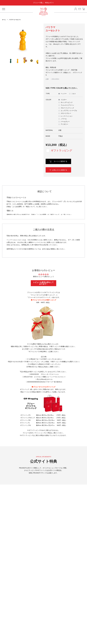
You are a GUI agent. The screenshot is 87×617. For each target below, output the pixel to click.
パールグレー (65, 121)
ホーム (4, 19)
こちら (47, 249)
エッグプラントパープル (69, 110)
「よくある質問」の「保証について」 (23, 206)
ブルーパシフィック (67, 108)
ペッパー (64, 93)
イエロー (64, 99)
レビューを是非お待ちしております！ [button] (43, 283)
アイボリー (64, 124)
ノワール (64, 119)
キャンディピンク (67, 102)
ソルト (73, 93)
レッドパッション (67, 116)
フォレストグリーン (67, 105)
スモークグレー (66, 113)
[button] (58, 170)
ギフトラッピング (61, 150)
